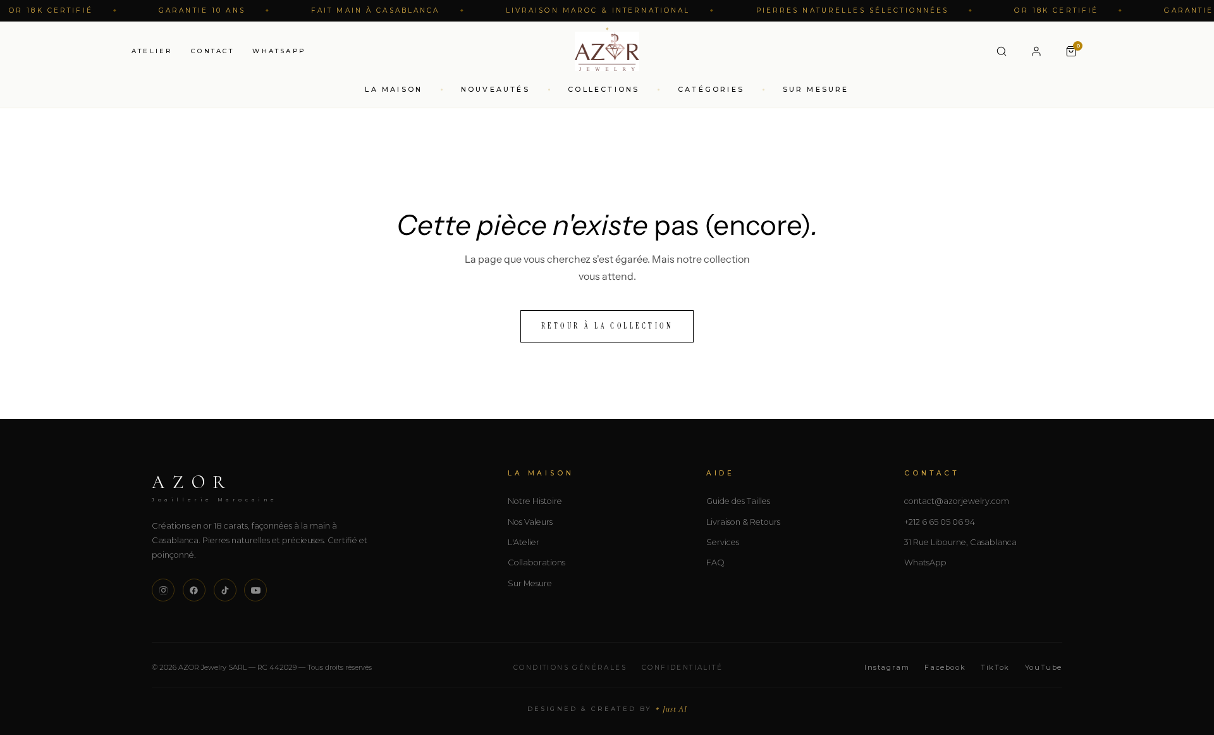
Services (722, 542)
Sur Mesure (816, 89)
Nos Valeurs (530, 522)
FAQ (715, 562)
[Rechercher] (1001, 51)
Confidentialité (682, 667)
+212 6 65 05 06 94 (939, 522)
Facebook (945, 667)
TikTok (995, 667)
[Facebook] (194, 590)
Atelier (152, 50)
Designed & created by (607, 708)
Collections (603, 89)
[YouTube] (255, 590)
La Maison (393, 89)
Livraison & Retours (743, 522)
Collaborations (536, 562)
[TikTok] (225, 590)
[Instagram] (163, 590)
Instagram (886, 667)
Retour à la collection (607, 326)
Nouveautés (495, 89)
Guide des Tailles (738, 501)
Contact (212, 50)
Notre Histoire (535, 501)
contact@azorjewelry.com (956, 501)
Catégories (711, 89)
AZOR (215, 487)
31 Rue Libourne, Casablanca (960, 542)
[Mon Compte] (1036, 51)
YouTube (1043, 667)
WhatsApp (278, 50)
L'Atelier (523, 542)
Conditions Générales (570, 667)
